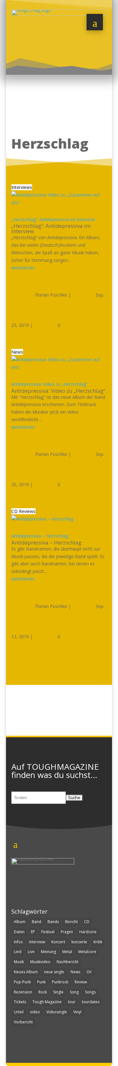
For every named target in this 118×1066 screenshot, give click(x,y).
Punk (41, 982)
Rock (42, 992)
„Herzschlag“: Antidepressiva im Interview (53, 219)
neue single (54, 972)
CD (86, 921)
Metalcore (87, 951)
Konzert (58, 942)
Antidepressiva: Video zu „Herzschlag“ (49, 384)
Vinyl (77, 1012)
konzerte (79, 942)
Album (19, 921)
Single (58, 992)
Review (81, 982)
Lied (17, 951)
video (35, 1012)
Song (74, 992)
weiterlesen (23, 268)
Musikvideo (40, 961)
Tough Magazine (47, 1001)
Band (36, 921)
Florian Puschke (51, 295)
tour (72, 1001)
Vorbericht (23, 1022)
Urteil (19, 1012)
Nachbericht (67, 961)
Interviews (21, 187)
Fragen (67, 931)
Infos (18, 942)
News (17, 352)
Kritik (97, 942)
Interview (37, 942)
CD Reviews (23, 511)
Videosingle (56, 1012)
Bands (53, 921)
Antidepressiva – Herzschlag (39, 536)
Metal (67, 951)
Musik (19, 961)
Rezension (23, 992)
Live (31, 951)
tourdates (90, 1001)
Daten (19, 931)
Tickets (20, 1001)
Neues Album (26, 972)
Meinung (48, 951)
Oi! (89, 972)
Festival (47, 931)
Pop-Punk (22, 982)
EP (33, 931)
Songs (90, 992)
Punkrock (60, 982)
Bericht (71, 921)
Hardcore (88, 931)
